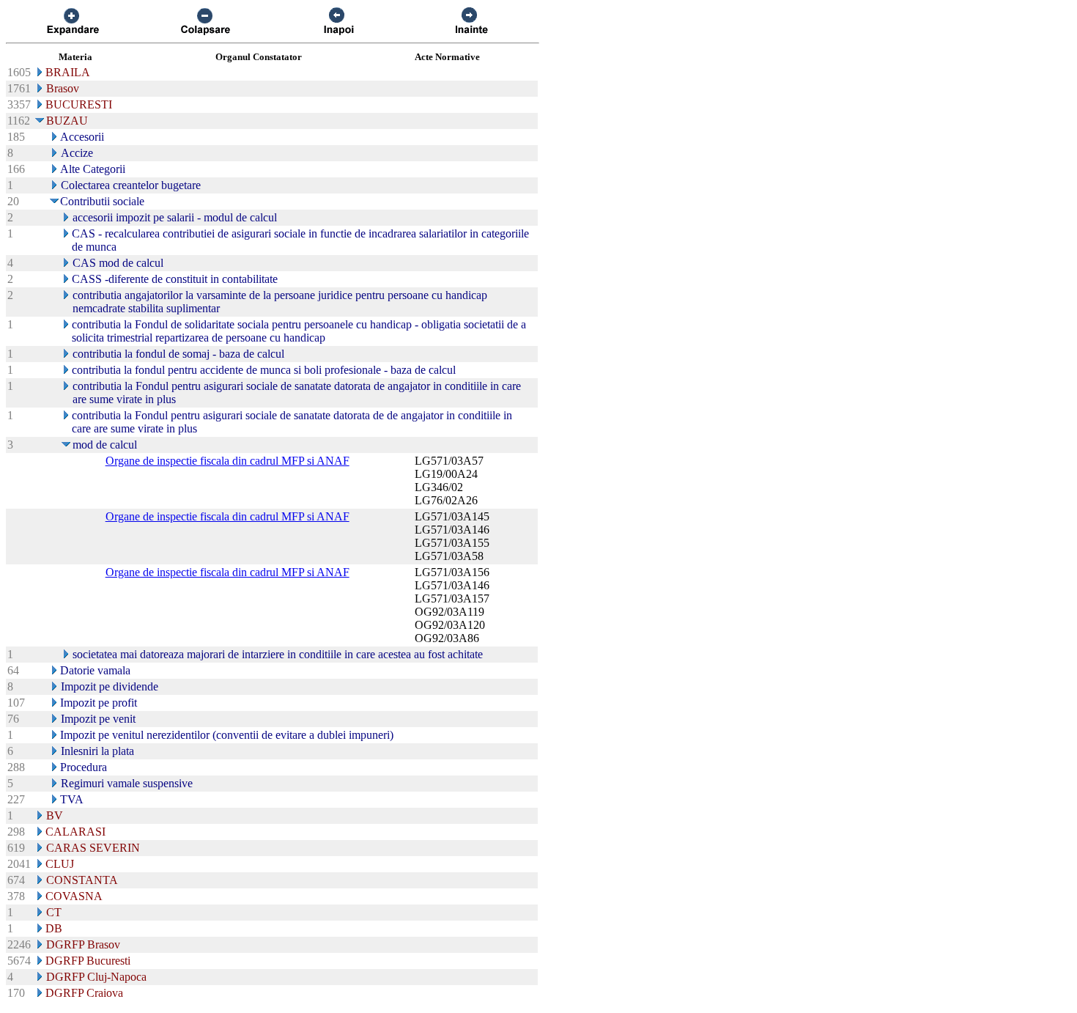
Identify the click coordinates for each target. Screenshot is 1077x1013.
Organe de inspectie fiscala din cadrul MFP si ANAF (227, 460)
